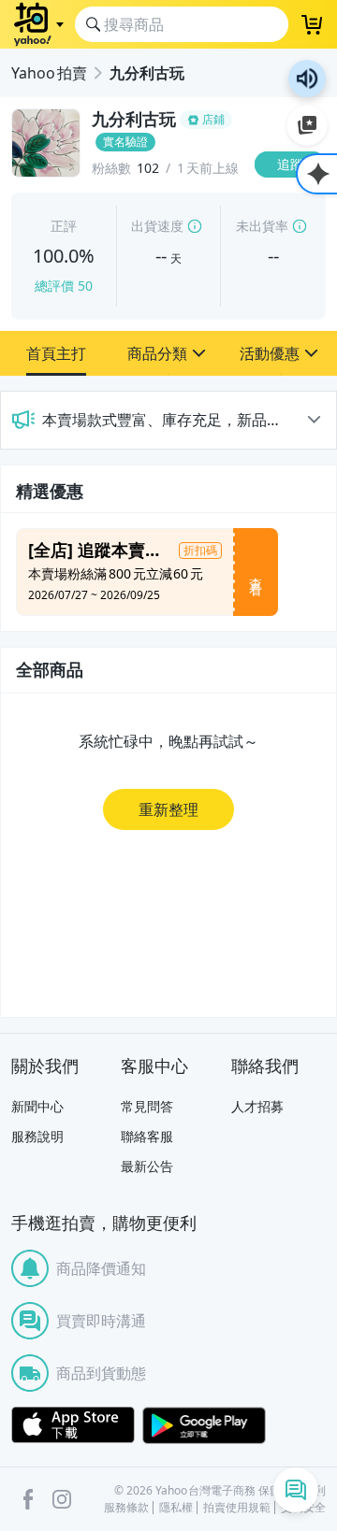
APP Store (73, 1425)
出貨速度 (157, 226)
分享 (294, 200)
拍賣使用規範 (237, 1507)
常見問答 (147, 1106)
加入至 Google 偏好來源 (307, 125)
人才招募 (257, 1106)
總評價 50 (64, 285)
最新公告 (147, 1166)
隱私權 (176, 1507)
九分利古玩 (147, 73)
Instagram (62, 1499)
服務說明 (37, 1136)
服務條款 (126, 1507)
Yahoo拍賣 (49, 73)
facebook (28, 1499)
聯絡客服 (147, 1136)
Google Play (204, 1425)
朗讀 (307, 78)
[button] (56, 353)
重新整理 (168, 809)
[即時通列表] (295, 1489)
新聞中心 (37, 1106)
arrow (313, 420)
